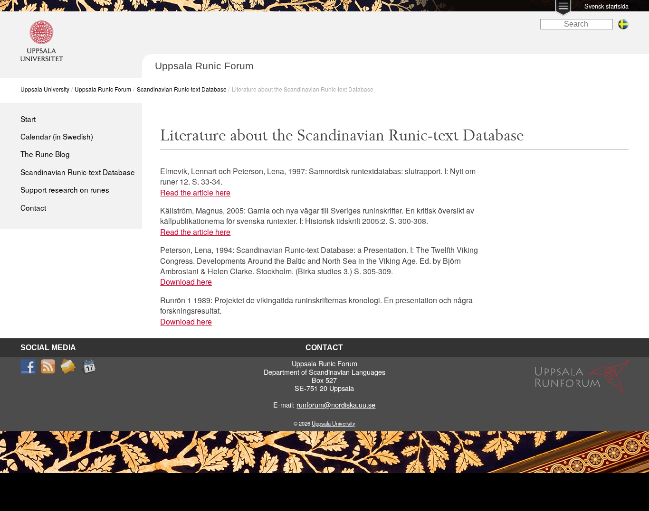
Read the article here (195, 192)
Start (28, 118)
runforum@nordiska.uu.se (335, 404)
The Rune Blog (45, 154)
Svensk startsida (606, 5)
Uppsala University (44, 89)
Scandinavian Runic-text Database (182, 89)
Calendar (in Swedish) (56, 136)
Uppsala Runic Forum (103, 89)
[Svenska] (623, 27)
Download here (186, 281)
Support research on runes (64, 189)
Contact (33, 207)
